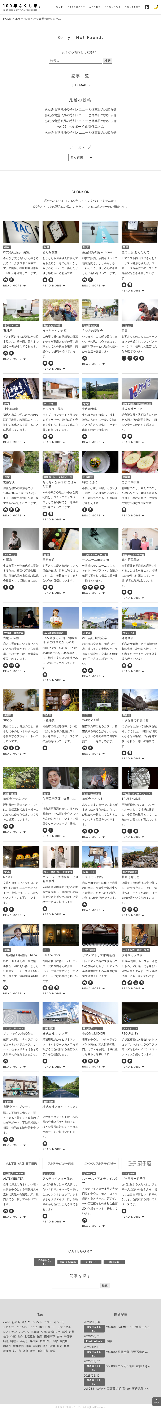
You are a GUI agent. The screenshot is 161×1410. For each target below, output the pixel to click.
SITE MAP (79, 85)
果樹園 (34, 1341)
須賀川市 (42, 1350)
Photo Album (68, 1261)
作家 (13, 1336)
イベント (36, 1322)
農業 (66, 1346)
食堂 (52, 1350)
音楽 (32, 1350)
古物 (59, 1336)
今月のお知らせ (50, 1331)
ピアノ (33, 1327)
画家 (55, 1341)
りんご (26, 1322)
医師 (40, 1336)
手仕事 (68, 1336)
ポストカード (47, 1327)
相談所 (7, 1346)
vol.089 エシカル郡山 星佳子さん (128, 1366)
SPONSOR (113, 7)
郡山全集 (114, 1261)
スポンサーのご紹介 (15, 1327)
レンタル (23, 1331)
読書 (52, 1346)
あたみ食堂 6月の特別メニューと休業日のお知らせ (81, 121)
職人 (45, 1346)
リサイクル (64, 1327)
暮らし (24, 1341)
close (6, 1322)
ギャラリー (61, 1322)
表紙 (109, 1341)
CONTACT (132, 7)
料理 (6, 1341)
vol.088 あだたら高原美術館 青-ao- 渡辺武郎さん (116, 1388)
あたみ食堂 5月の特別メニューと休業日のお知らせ (81, 132)
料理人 (14, 1341)
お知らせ (91, 1261)
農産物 (7, 1350)
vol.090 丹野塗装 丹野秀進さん (127, 1352)
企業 (71, 1331)
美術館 (37, 1346)
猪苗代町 (45, 1341)
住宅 (6, 1336)
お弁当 (16, 1322)
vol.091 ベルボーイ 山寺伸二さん (80, 127)
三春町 (35, 1331)
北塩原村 (30, 1336)
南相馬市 (49, 1336)
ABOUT (95, 7)
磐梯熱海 (18, 1346)
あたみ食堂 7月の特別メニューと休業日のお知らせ (81, 115)
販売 (59, 1346)
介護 (64, 1331)
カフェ (48, 1322)
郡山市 (17, 1350)
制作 (20, 1336)
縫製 (28, 1346)
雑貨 (25, 1350)
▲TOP (156, 1401)
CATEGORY (76, 7)
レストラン (10, 1331)
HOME (58, 7)
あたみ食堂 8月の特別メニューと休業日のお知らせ (81, 109)
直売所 (64, 1341)
